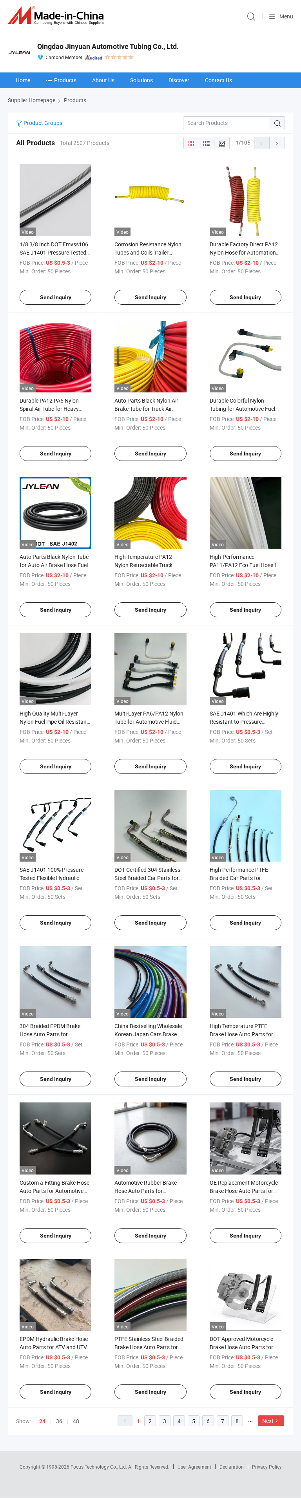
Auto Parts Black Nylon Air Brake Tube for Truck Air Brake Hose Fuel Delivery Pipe (149, 409)
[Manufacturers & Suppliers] (57, 15)
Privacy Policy (267, 1467)
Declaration (231, 1467)
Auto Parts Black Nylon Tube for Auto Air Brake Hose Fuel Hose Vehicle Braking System (55, 565)
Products (65, 80)
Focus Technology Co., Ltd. (99, 1467)
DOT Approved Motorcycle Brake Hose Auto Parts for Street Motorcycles (241, 1347)
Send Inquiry (55, 297)
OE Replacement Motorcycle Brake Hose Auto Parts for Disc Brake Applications (244, 1191)
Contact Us (218, 80)
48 (76, 1421)
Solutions (141, 80)
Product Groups (42, 122)
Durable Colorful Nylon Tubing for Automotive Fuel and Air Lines (242, 409)
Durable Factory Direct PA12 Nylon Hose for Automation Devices (244, 252)
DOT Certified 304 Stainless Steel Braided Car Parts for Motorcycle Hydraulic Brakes (149, 878)
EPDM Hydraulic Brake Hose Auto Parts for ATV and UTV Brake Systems (54, 1347)
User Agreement (194, 1467)
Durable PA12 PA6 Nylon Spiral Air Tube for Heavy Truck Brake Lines (49, 409)
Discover (179, 80)
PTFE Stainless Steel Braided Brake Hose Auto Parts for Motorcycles (148, 1347)
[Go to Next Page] (277, 143)
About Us (103, 80)
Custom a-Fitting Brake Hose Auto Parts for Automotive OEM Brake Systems (54, 1191)
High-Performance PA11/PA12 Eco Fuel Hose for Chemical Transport (245, 565)
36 (59, 1421)
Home (23, 80)
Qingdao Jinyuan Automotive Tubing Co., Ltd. (108, 46)
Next (268, 1420)
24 (42, 1421)
